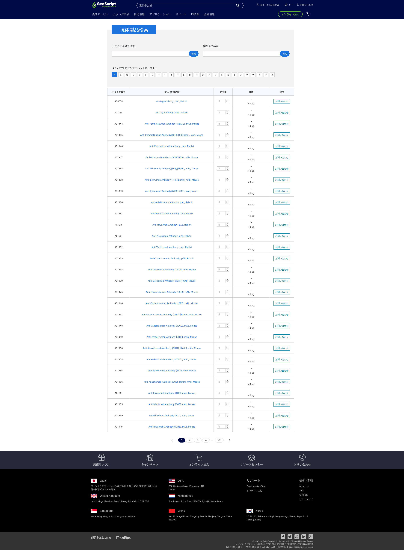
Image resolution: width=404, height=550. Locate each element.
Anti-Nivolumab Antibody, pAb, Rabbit (171, 236)
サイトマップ (306, 499)
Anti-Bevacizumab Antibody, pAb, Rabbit (172, 213)
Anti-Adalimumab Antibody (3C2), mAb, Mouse (172, 370)
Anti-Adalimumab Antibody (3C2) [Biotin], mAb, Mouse (172, 381)
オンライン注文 (254, 490)
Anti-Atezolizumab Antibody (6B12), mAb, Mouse (172, 337)
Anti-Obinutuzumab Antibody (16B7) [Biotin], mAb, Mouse (172, 314)
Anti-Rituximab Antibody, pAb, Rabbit (171, 224)
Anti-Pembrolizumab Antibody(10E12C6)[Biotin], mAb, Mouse (171, 135)
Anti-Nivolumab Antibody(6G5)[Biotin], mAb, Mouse (171, 168)
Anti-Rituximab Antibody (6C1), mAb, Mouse (171, 415)
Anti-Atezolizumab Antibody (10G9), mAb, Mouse (171, 325)
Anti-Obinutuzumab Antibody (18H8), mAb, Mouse (172, 292)
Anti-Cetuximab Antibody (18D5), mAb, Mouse (172, 269)
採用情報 (303, 495)
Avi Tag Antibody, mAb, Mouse (171, 112)
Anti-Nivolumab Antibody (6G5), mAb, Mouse (172, 404)
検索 (193, 53)
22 (219, 440)
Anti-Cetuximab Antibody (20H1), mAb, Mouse (172, 280)
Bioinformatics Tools (256, 486)
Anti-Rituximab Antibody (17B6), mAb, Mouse (172, 426)
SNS (301, 490)
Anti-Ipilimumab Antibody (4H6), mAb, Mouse (171, 393)
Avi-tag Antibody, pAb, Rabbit (171, 101)
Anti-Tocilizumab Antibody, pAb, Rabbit (172, 247)
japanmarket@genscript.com (301, 547)
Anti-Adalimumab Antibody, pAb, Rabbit (171, 202)
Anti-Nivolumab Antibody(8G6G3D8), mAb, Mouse (172, 157)
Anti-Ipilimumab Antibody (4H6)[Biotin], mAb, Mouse (172, 179)
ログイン (264, 4)
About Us (304, 486)
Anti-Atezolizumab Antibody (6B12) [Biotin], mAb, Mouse (172, 348)
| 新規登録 (274, 4)
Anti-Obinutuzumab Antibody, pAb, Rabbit (172, 258)
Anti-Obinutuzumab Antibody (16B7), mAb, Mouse (172, 303)
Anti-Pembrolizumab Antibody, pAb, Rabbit (171, 146)
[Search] (237, 5)
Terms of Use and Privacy (302, 541)
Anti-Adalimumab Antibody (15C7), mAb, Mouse (171, 359)
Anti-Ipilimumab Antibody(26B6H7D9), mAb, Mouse (171, 191)
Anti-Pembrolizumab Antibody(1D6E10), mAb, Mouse (172, 123)
